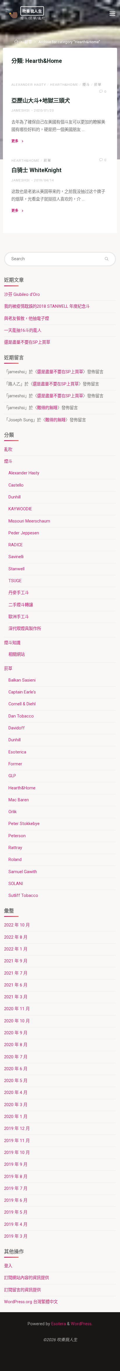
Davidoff (16, 728)
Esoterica (17, 752)
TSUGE (15, 580)
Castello (16, 485)
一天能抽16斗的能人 (22, 330)
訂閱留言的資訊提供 (22, 1290)
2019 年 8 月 (15, 1176)
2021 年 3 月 (15, 997)
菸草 (28, 42)
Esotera (58, 1323)
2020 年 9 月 (15, 1032)
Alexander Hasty (28, 85)
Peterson (17, 835)
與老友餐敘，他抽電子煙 (26, 318)
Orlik (12, 811)
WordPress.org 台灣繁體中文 (31, 1301)
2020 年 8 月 (15, 1044)
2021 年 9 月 (15, 961)
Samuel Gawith (22, 871)
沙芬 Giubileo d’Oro (22, 294)
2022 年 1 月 (15, 949)
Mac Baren (18, 800)
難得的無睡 (47, 407)
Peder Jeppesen (23, 533)
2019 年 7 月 (15, 1188)
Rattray (15, 847)
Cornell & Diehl (22, 704)
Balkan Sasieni (22, 680)
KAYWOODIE (20, 509)
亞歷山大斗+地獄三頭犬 (40, 100)
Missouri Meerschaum (29, 521)
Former (15, 764)
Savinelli (16, 556)
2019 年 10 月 (17, 1152)
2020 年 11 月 (17, 1008)
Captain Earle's (22, 692)
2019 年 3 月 (15, 1236)
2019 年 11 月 (17, 1140)
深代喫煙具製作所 (24, 628)
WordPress (81, 1323)
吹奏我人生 (32, 10)
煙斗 (86, 85)
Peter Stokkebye (24, 823)
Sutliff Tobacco (23, 895)
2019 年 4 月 (15, 1224)
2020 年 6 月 (15, 1068)
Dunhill (14, 497)
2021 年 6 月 (15, 985)
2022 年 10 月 (17, 925)
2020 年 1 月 (15, 1116)
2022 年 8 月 (15, 937)
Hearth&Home (64, 85)
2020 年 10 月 (17, 1021)
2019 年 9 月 (15, 1164)
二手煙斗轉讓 (20, 604)
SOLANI (15, 883)
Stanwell (16, 569)
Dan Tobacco (21, 716)
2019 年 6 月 (15, 1200)
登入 (8, 1265)
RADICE (15, 544)
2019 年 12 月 (17, 1128)
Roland (15, 859)
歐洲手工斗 (18, 616)
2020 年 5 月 (15, 1080)
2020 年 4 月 (15, 1092)
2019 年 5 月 (15, 1212)
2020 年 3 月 (15, 1104)
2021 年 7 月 (15, 973)
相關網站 (16, 654)
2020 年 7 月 (15, 1057)
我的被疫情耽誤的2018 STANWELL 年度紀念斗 (47, 306)
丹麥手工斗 (18, 592)
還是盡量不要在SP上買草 (27, 342)
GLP (12, 775)
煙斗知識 (12, 642)
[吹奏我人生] (11, 13)
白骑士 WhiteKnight (36, 170)
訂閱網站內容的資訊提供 (26, 1277)
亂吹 (8, 449)
